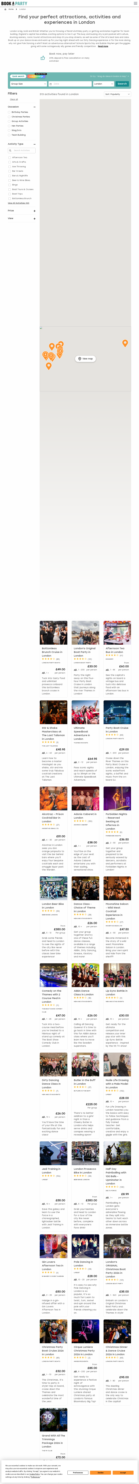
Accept (123, 1473)
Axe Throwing (19, 166)
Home (11, 9)
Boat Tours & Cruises (22, 189)
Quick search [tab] (18, 76)
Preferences (78, 1473)
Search (122, 84)
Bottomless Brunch (21, 198)
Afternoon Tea (19, 157)
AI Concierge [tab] (37, 76)
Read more (103, 46)
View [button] (10, 218)
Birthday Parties (20, 112)
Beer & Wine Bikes (21, 180)
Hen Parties (17, 126)
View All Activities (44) (18, 203)
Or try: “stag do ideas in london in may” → (109, 76)
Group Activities (20, 121)
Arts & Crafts (19, 162)
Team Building (19, 135)
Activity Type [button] (15, 144)
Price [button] (11, 210)
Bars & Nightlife (20, 176)
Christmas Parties (21, 117)
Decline (100, 1473)
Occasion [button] (13, 106)
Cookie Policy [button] (34, 1474)
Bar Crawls (17, 171)
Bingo (15, 185)
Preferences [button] (35, 1477)
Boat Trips (17, 194)
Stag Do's (16, 130)
